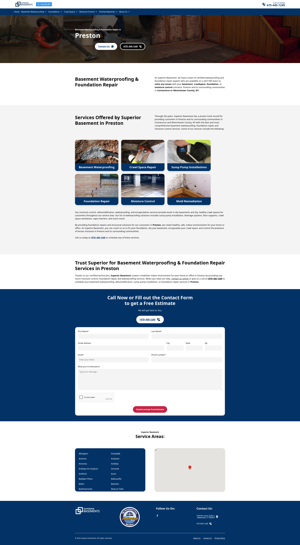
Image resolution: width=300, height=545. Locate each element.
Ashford (83, 473)
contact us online (180, 278)
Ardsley (114, 463)
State (188, 343)
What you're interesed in (89, 366)
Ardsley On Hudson (88, 468)
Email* (81, 355)
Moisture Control (87, 11)
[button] (33, 11)
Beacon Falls (117, 488)
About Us (123, 11)
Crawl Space (69, 11)
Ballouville (116, 478)
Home (16, 11)
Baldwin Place (86, 478)
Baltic (81, 483)
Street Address (84, 343)
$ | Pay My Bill (44, 4)
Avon (113, 473)
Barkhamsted (85, 488)
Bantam (115, 483)
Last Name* (156, 331)
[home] (24, 4)
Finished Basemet (107, 11)
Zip (206, 343)
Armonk (115, 468)
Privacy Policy (220, 538)
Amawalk (115, 453)
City (168, 343)
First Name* (83, 331)
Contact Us (207, 538)
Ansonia (83, 463)
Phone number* (158, 355)
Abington (83, 453)
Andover (115, 458)
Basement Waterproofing (32, 11)
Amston (83, 458)
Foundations (54, 11)
